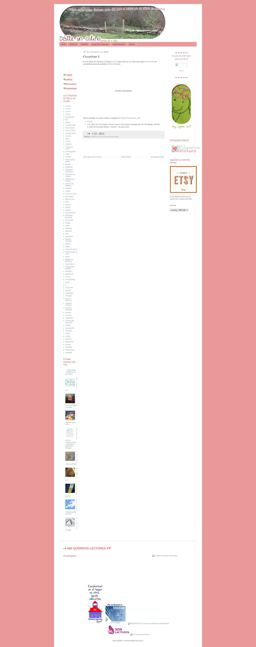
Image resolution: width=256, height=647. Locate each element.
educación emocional (69, 171)
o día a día (69, 288)
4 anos (67, 109)
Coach (67, 141)
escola (67, 191)
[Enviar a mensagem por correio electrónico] (88, 133)
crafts (67, 154)
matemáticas (70, 264)
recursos (68, 315)
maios (67, 257)
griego (67, 207)
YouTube (150, 62)
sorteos (68, 336)
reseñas (84, 44)
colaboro (68, 144)
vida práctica (70, 350)
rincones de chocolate (69, 321)
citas (67, 139)
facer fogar (69, 196)
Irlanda (67, 223)
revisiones (69, 318)
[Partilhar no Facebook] (100, 133)
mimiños (68, 271)
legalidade (69, 236)
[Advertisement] (124, 149)
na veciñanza (70, 279)
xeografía (68, 352)
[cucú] (181, 133)
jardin (67, 226)
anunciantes (69, 117)
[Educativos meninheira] (185, 153)
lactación (68, 228)
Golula (89, 121)
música (68, 277)
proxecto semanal (68, 304)
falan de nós (69, 199)
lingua (117, 136)
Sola (89, 124)
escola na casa (70, 194)
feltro (67, 202)
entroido (68, 188)
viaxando (68, 347)
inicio (63, 44)
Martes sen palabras (69, 260)
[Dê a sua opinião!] (95, 133)
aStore (132, 44)
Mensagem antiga (157, 157)
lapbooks (68, 231)
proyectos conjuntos (100, 44)
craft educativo (119, 44)
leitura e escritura (68, 240)
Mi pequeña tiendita (69, 268)
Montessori (69, 274)
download (69, 167)
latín (66, 234)
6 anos (67, 114)
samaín (68, 325)
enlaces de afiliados (69, 185)
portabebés (69, 293)
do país (111, 136)
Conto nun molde (69, 148)
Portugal (68, 296)
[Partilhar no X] (98, 133)
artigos (67, 122)
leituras (68, 244)
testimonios (69, 342)
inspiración (69, 220)
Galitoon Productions (128, 118)
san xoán (68, 331)
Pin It (181, 71)
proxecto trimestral (68, 309)
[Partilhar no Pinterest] (103, 133)
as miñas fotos (70, 125)
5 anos (67, 111)
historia (68, 210)
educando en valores (70, 175)
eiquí (114, 62)
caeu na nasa (104, 136)
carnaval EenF (70, 133)
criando (68, 157)
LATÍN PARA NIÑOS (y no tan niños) (70, 372)
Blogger (140, 641)
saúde (67, 333)
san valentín (69, 328)
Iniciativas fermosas (69, 216)
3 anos (67, 106)
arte (66, 120)
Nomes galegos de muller (71, 406)
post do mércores (68, 299)
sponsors (68, 339)
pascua (68, 290)
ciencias (68, 136)
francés (68, 205)
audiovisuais (95, 136)
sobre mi (73, 44)
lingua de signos (71, 249)
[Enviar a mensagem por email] (93, 133)
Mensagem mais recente (92, 157)
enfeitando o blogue (69, 180)
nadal (67, 282)
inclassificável (70, 213)
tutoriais (68, 344)
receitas (68, 312)
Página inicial (126, 157)
